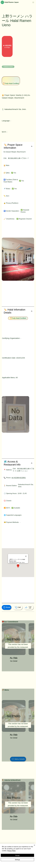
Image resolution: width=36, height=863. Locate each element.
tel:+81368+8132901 (19, 478)
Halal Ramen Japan (12, 2)
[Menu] (33, 2)
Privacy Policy (11, 851)
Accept (17, 855)
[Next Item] (29, 259)
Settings (17, 860)
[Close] (33, 846)
